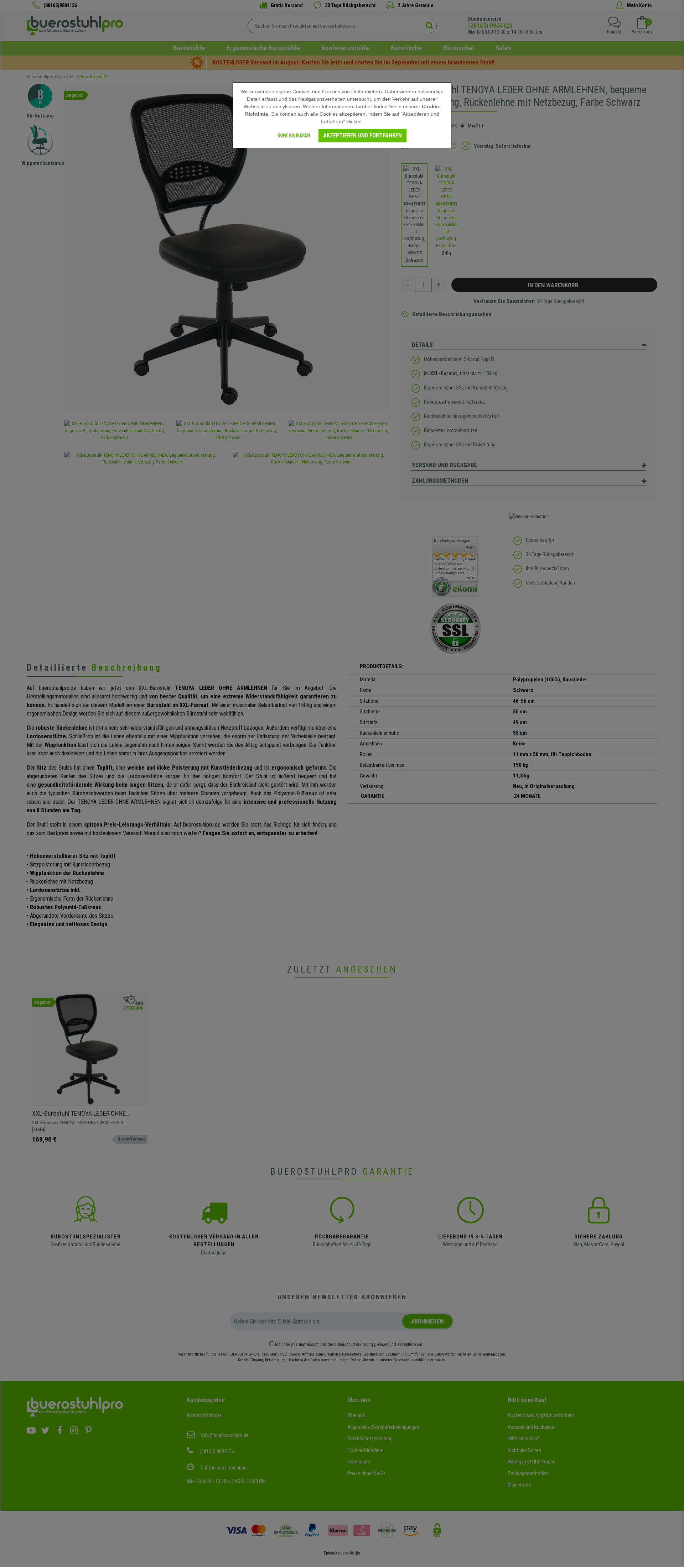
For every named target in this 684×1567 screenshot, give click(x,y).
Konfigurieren (294, 135)
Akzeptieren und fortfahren (362, 135)
